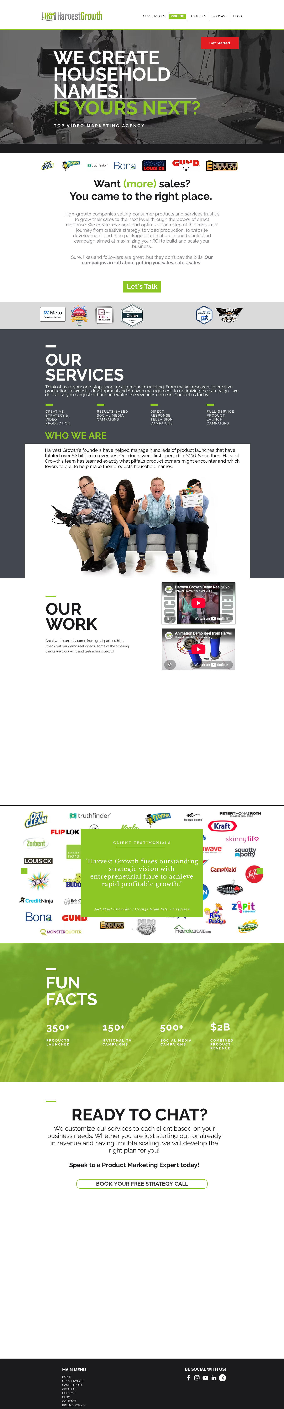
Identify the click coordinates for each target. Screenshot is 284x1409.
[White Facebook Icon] (188, 1377)
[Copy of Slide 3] (140, 929)
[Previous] (24, 871)
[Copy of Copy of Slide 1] (143, 929)
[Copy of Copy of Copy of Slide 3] (155, 929)
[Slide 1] (129, 929)
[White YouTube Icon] (205, 1377)
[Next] (260, 871)
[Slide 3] (132, 929)
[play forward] (237, 165)
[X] (222, 1377)
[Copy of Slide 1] (136, 929)
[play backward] (45, 165)
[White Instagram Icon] (196, 1377)
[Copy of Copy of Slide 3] (147, 929)
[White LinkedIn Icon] (213, 1377)
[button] (112, 415)
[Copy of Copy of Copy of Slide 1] (151, 929)
